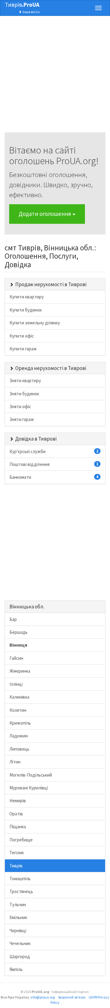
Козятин (17, 710)
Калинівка (19, 697)
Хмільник (18, 917)
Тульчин (17, 904)
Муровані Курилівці (28, 788)
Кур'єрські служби (53, 451)
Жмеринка (19, 671)
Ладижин (18, 736)
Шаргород (19, 956)
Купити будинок (25, 310)
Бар (13, 619)
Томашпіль (20, 878)
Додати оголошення (45, 213)
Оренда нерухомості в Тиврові (50, 368)
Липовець (19, 749)
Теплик (16, 852)
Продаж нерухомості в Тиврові (50, 284)
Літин (14, 762)
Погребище (21, 840)
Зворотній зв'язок (72, 997)
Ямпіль (16, 969)
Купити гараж (23, 349)
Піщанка (17, 826)
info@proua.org (43, 997)
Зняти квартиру (25, 380)
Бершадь (18, 632)
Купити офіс (21, 336)
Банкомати (53, 477)
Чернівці (17, 930)
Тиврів (22, 4)
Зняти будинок (24, 394)
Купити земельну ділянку (34, 323)
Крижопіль (20, 723)
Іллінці (16, 684)
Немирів (17, 800)
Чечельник (20, 943)
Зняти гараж (21, 419)
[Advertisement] (55, 77)
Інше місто (30, 11)
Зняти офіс (20, 406)
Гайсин (16, 658)
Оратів (16, 814)
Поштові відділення (53, 464)
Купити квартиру (26, 297)
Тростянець (21, 891)
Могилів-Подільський (30, 775)
